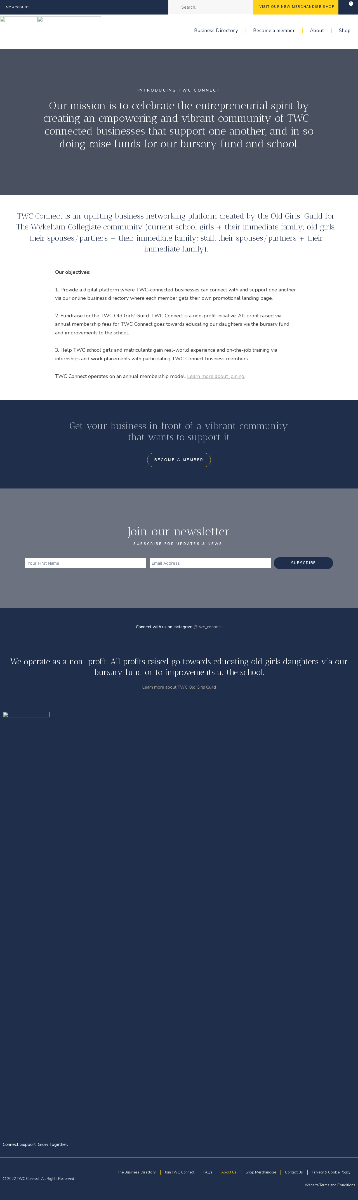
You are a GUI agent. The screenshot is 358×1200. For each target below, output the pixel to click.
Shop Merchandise (261, 1172)
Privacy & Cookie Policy (331, 1172)
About (317, 30)
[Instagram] (350, 942)
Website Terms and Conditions (330, 1185)
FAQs (207, 1172)
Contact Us (294, 1172)
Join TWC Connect (179, 1172)
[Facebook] (340, 942)
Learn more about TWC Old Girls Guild (179, 687)
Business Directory (216, 30)
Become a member (274, 30)
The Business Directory (137, 1172)
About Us (229, 1172)
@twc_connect (208, 627)
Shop (345, 30)
